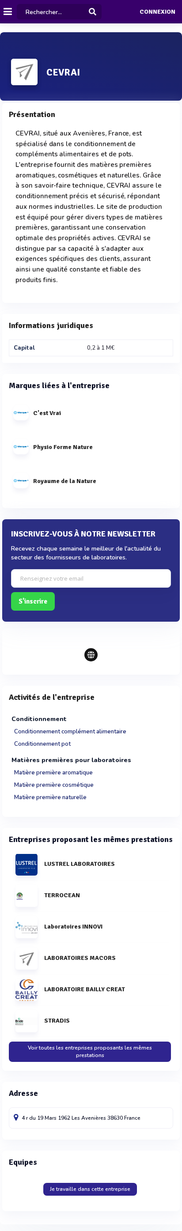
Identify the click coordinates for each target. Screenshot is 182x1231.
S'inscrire (33, 601)
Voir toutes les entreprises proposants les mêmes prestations (90, 1051)
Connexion (157, 12)
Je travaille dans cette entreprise (90, 1189)
